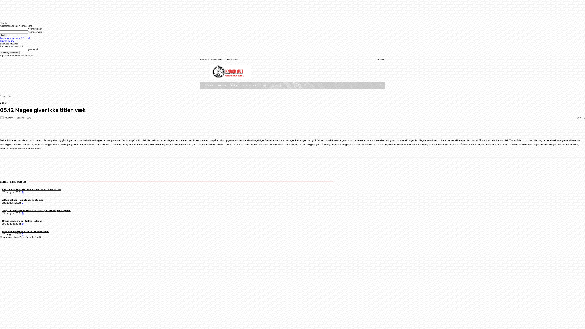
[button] (381, 85)
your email (33, 49)
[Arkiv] (2, 118)
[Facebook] (374, 59)
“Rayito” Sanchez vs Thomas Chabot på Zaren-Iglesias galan (36, 210)
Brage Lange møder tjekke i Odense (22, 221)
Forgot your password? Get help (15, 38)
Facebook (381, 59)
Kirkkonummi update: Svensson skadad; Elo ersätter (31, 189)
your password (35, 32)
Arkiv (10, 96)
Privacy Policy (7, 41)
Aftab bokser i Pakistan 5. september (23, 200)
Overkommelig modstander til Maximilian (25, 231)
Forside (3, 96)
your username (35, 28)
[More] (71, 128)
